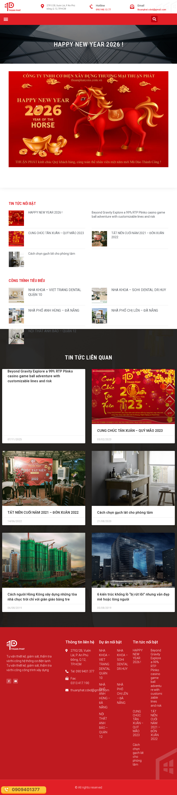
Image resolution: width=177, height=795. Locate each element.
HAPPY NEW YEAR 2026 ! (45, 212)
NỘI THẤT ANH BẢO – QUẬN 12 (52, 331)
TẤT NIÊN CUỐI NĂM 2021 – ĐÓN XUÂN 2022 (43, 512)
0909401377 (26, 789)
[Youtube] (15, 681)
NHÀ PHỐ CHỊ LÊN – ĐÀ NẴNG (134, 310)
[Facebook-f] (8, 681)
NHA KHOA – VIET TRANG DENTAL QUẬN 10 (104, 664)
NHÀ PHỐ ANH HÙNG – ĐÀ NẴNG (53, 310)
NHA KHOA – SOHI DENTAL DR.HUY (138, 290)
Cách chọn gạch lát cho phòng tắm (51, 253)
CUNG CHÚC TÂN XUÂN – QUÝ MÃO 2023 (56, 233)
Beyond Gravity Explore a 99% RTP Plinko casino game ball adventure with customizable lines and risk (40, 376)
